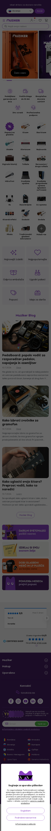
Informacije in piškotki (26, 824)
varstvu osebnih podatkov (32, 802)
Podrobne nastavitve (25, 817)
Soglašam (26, 810)
